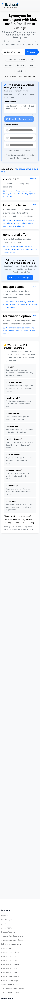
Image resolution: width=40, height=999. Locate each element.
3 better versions (11, 125)
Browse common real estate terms (19, 77)
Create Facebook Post (10, 964)
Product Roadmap (8, 932)
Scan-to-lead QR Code (10, 984)
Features (4, 916)
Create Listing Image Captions (13, 940)
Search (33, 52)
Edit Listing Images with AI (11, 944)
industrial (20, 65)
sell (32, 59)
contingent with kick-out (16, 59)
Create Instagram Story (10, 956)
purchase (8, 65)
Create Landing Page (9, 980)
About (3, 924)
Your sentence (10, 101)
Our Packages (6, 920)
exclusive (20, 71)
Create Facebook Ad (9, 972)
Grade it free (9, 519)
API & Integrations (8, 928)
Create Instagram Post (10, 952)
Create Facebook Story (10, 968)
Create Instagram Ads (9, 960)
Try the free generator (22, 158)
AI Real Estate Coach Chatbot (12, 989)
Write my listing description (20, 277)
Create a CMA (6, 948)
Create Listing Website (10, 976)
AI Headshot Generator (10, 993)
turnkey (32, 65)
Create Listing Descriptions (12, 936)
